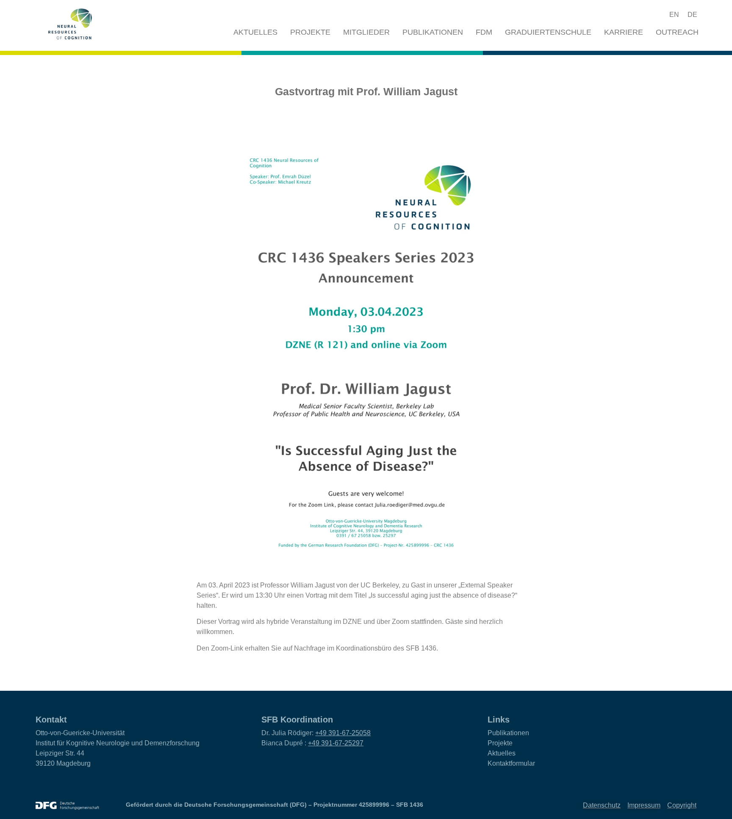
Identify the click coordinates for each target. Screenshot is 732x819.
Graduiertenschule (548, 32)
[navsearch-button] (642, 14)
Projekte (310, 32)
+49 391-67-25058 (343, 732)
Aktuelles (255, 32)
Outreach (677, 32)
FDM (484, 32)
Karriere (623, 32)
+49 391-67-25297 (335, 743)
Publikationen (432, 32)
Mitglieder (366, 32)
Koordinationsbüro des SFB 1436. (387, 648)
